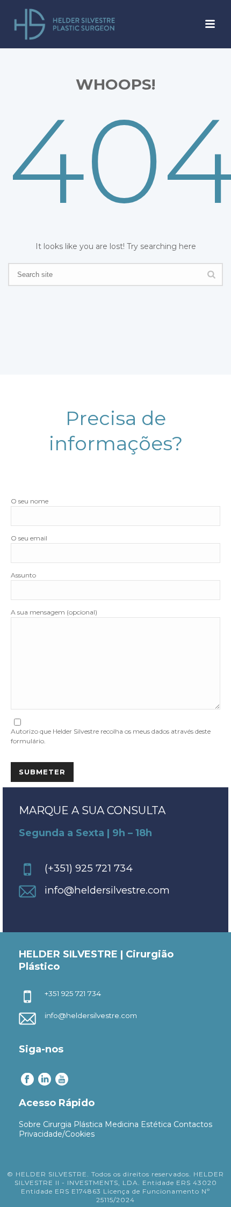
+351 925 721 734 (73, 993)
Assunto (23, 575)
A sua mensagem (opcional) (54, 612)
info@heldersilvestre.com (107, 890)
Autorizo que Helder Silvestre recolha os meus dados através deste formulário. (111, 736)
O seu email (29, 538)
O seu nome (29, 501)
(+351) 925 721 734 (89, 868)
